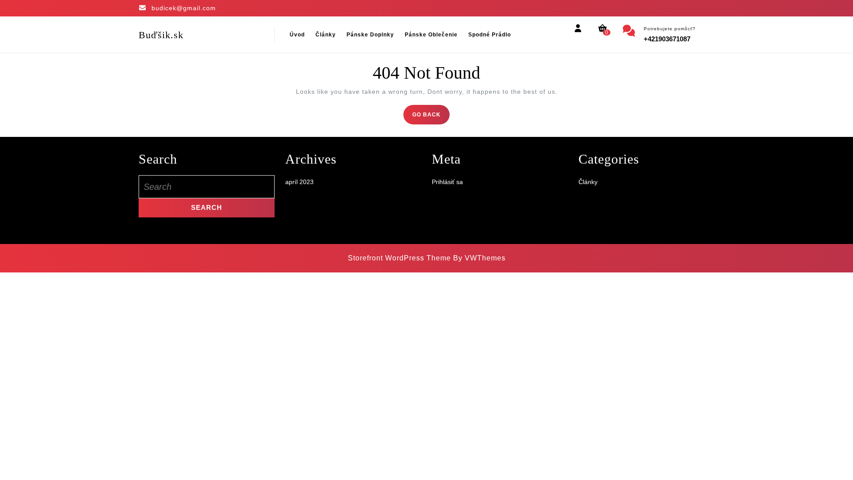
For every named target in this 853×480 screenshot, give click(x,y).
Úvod (297, 35)
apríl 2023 (299, 190)
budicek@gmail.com (183, 8)
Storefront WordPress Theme (399, 258)
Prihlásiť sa (447, 190)
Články (325, 35)
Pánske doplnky (370, 35)
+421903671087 (667, 39)
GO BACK (431, 117)
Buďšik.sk (161, 34)
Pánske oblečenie (431, 35)
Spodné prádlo (489, 35)
